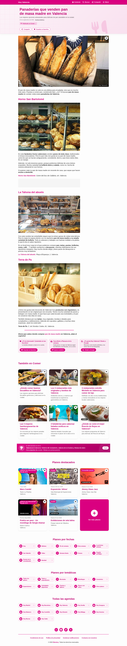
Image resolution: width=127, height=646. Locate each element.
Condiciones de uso (36, 638)
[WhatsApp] (56, 629)
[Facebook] (66, 629)
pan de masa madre (52, 334)
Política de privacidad (53, 638)
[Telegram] (61, 629)
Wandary (56, 642)
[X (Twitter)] (70, 629)
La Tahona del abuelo (26, 254)
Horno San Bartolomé (26, 176)
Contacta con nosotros (89, 638)
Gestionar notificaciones (71, 638)
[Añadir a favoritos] (106, 38)
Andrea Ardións (39, 20)
